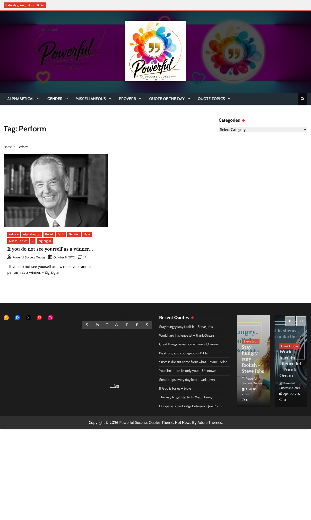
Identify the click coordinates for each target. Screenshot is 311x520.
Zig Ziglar (44, 241)
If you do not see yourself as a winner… (50, 249)
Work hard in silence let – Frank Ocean (186, 335)
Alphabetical (20, 98)
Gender (54, 98)
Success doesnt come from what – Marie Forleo (193, 362)
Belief (49, 234)
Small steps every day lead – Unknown (187, 379)
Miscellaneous (91, 98)
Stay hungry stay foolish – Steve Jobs (186, 326)
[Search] (302, 98)
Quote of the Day (167, 98)
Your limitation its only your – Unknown (187, 370)
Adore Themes (210, 422)
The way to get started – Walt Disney (185, 397)
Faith (61, 234)
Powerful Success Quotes (29, 257)
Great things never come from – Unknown (189, 344)
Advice (13, 234)
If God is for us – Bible (175, 388)
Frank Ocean (289, 346)
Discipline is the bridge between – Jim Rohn (190, 406)
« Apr (114, 386)
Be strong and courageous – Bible (183, 353)
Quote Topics (211, 98)
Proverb (127, 98)
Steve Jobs (250, 341)
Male (87, 234)
